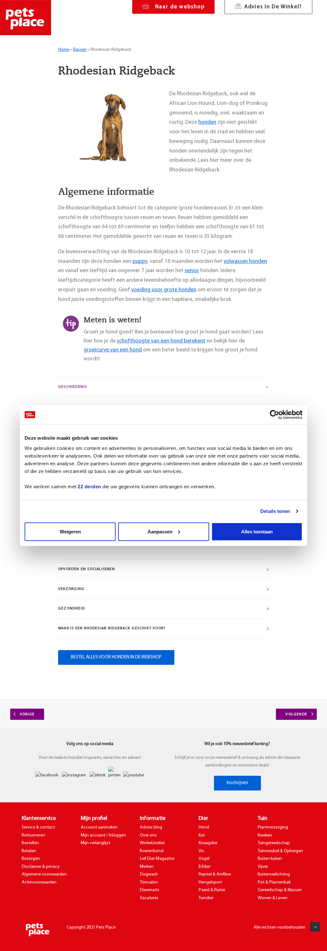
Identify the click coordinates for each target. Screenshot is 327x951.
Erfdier (204, 866)
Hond (204, 827)
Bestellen (30, 843)
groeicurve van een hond (113, 350)
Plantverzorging (273, 827)
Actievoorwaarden (39, 882)
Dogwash (149, 874)
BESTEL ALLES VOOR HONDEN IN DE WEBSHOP (116, 657)
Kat (202, 835)
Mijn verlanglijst (95, 843)
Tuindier (206, 898)
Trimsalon (149, 882)
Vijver (263, 866)
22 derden (89, 486)
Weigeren (70, 531)
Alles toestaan (257, 531)
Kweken (265, 835)
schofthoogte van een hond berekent (161, 341)
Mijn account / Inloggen (103, 835)
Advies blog (151, 827)
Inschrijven (237, 783)
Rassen (80, 49)
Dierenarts (149, 890)
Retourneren (33, 835)
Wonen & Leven (272, 898)
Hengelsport (210, 882)
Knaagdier (208, 843)
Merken (147, 866)
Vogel (204, 858)
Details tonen (275, 511)
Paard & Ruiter (212, 890)
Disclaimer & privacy (41, 866)
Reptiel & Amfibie (215, 874)
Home (63, 49)
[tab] (163, 387)
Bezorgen (31, 858)
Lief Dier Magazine (157, 858)
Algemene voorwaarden (44, 874)
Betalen (29, 851)
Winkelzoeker (152, 843)
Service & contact (38, 827)
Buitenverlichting (274, 874)
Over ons (148, 835)
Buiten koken (270, 858)
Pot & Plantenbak (274, 882)
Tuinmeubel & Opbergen (280, 851)
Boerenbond (152, 851)
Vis (201, 851)
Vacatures (149, 898)
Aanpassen (160, 531)
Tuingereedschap (274, 843)
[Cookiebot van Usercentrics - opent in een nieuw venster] (274, 415)
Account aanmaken (99, 827)
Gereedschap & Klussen (280, 890)
